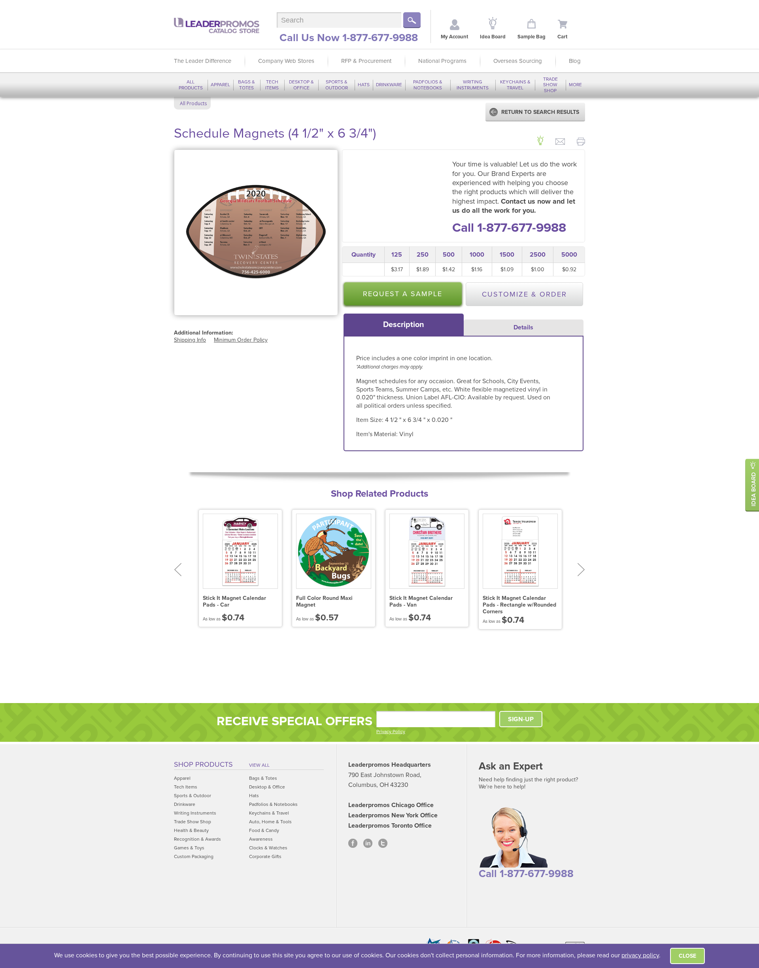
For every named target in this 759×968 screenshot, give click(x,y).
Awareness (261, 839)
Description (403, 324)
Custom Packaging (193, 856)
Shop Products (203, 764)
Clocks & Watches (268, 848)
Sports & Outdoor (336, 84)
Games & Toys (189, 848)
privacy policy (640, 955)
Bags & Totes (246, 84)
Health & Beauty (191, 830)
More (575, 84)
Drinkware (389, 84)
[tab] (404, 325)
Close (687, 956)
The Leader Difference (202, 60)
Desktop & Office (301, 84)
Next (581, 569)
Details (523, 327)
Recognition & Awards (197, 839)
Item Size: (370, 420)
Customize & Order (524, 294)
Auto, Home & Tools (270, 821)
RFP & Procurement (366, 60)
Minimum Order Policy (241, 340)
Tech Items (272, 84)
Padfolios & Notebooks (427, 84)
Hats (364, 84)
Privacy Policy (390, 731)
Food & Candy (264, 830)
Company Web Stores (286, 60)
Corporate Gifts (265, 856)
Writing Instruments (473, 84)
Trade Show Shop (550, 84)
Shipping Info (190, 340)
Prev (177, 569)
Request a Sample (402, 293)
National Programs (442, 60)
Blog (575, 60)
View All (259, 765)
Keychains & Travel (515, 84)
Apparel (220, 84)
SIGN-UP (521, 719)
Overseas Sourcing (517, 60)
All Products (191, 84)
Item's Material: (377, 434)
